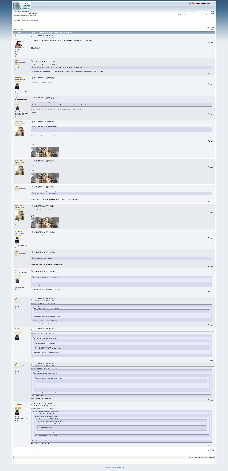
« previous (209, 27)
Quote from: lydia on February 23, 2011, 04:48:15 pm (42, 408)
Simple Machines (120, 467)
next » (213, 27)
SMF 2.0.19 (108, 467)
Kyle (16, 36)
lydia (16, 60)
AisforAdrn (18, 121)
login (26, 11)
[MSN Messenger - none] (15, 51)
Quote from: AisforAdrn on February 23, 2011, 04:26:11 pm (44, 191)
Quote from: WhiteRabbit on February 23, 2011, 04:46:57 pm (44, 368)
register (30, 11)
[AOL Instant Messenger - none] (17, 51)
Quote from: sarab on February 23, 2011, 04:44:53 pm (43, 303)
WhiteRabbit (18, 77)
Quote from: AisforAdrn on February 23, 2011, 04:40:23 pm (44, 255)
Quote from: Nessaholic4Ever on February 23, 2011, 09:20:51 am (45, 64)
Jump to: (190, 457)
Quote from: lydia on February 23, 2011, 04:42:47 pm (42, 274)
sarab (16, 97)
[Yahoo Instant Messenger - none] (21, 54)
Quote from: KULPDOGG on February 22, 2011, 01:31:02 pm (44, 126)
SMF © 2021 (113, 467)
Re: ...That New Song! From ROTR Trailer (44, 35)
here (213, 14)
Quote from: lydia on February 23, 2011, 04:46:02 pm (42, 333)
